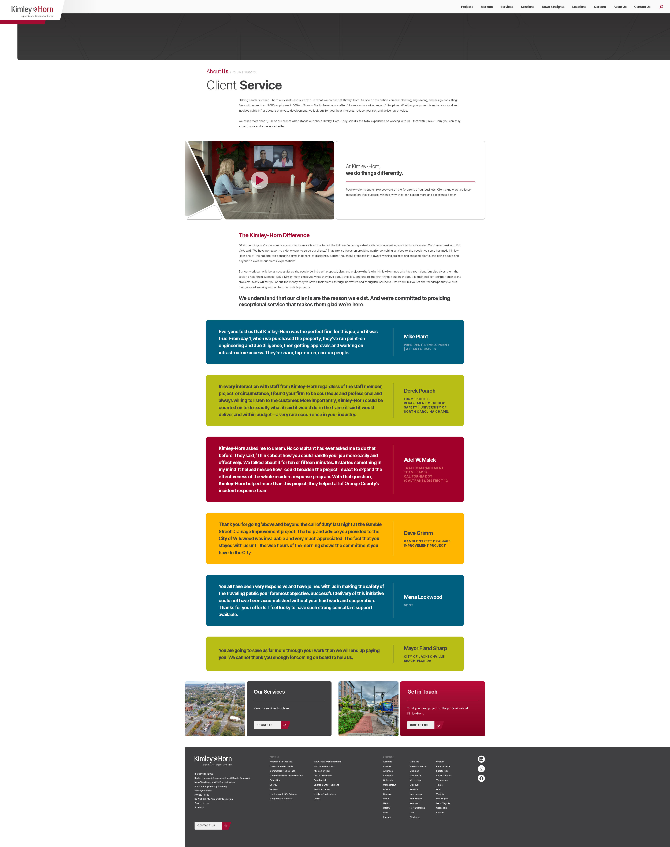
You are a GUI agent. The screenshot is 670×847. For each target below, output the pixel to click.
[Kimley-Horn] (32, 12)
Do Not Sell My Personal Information (214, 798)
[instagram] (481, 768)
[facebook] (481, 778)
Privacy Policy (202, 794)
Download (264, 725)
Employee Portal (203, 790)
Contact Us (419, 725)
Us (217, 71)
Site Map (199, 807)
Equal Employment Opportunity (211, 786)
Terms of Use (202, 803)
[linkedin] (481, 759)
